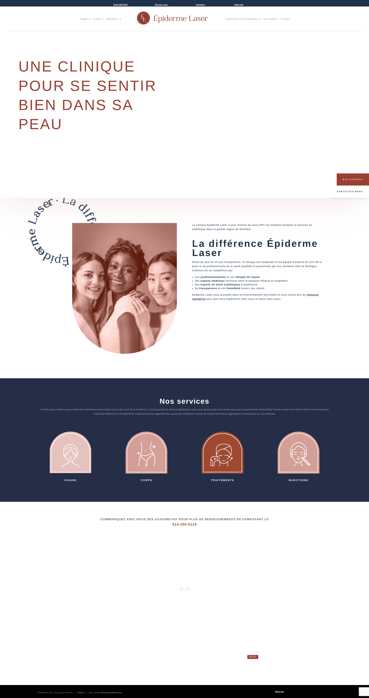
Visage (84, 19)
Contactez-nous (350, 192)
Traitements (222, 480)
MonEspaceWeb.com (111, 692)
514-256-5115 (184, 524)
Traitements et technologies (241, 19)
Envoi (253, 657)
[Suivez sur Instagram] (187, 589)
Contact (284, 19)
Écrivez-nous (161, 5)
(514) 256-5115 (120, 5)
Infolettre (200, 5)
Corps (97, 19)
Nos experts (270, 19)
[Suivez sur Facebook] (181, 589)
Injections (112, 19)
